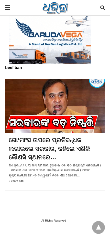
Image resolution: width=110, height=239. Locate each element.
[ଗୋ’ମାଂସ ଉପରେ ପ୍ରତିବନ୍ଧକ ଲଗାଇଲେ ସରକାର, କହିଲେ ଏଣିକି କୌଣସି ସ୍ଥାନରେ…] (55, 106)
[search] (102, 7)
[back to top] (98, 227)
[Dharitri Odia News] (55, 8)
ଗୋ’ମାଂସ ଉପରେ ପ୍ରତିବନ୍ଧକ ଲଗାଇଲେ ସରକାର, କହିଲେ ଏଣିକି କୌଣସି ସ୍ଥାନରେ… (49, 148)
